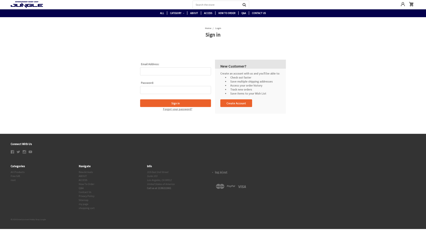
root (13, 180)
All (162, 13)
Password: (147, 83)
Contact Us (259, 13)
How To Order (226, 13)
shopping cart (87, 208)
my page (83, 204)
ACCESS (208, 13)
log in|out (221, 172)
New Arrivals (86, 172)
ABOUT (194, 13)
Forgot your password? (177, 109)
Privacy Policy (86, 196)
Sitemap (83, 200)
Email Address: (150, 64)
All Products (18, 172)
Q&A (243, 13)
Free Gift (15, 176)
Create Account (236, 103)
